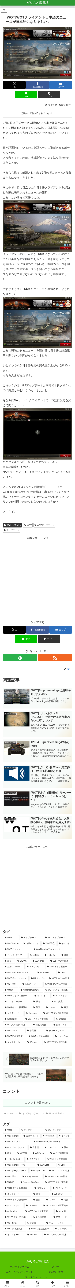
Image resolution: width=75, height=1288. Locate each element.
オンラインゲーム (19, 1266)
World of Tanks (14, 525)
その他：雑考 (55, 1271)
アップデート (12, 530)
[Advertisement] (37, 578)
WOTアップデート (45, 525)
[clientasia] (37, 322)
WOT (29, 525)
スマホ (55, 1266)
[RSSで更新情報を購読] (55, 657)
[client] (37, 225)
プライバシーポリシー (37, 1277)
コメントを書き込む (37, 1102)
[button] (49, 94)
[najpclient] (37, 433)
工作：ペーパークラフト (19, 1271)
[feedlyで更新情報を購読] (20, 657)
